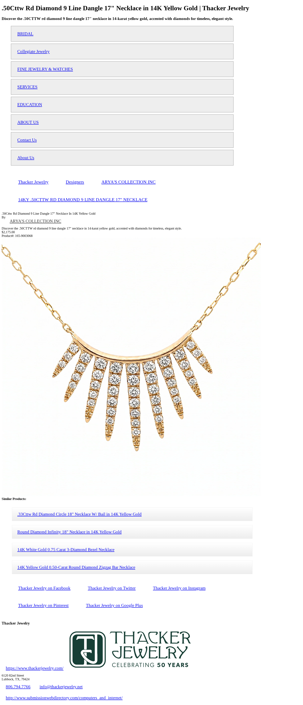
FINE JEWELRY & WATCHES (45, 69)
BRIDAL (25, 33)
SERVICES (27, 86)
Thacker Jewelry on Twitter (112, 588)
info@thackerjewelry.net (61, 686)
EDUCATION (29, 104)
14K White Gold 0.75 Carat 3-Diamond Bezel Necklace (65, 549)
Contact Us (27, 140)
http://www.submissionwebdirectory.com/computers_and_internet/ (64, 697)
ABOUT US (28, 122)
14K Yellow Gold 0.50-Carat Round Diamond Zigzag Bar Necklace (76, 567)
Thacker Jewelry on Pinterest (43, 605)
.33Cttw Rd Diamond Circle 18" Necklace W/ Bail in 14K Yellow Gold (79, 514)
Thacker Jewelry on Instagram (179, 588)
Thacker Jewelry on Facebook (44, 588)
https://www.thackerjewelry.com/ (34, 668)
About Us (25, 157)
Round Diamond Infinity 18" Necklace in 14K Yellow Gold (69, 531)
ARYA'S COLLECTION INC (35, 221)
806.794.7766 (18, 686)
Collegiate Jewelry (33, 51)
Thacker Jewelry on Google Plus (114, 605)
